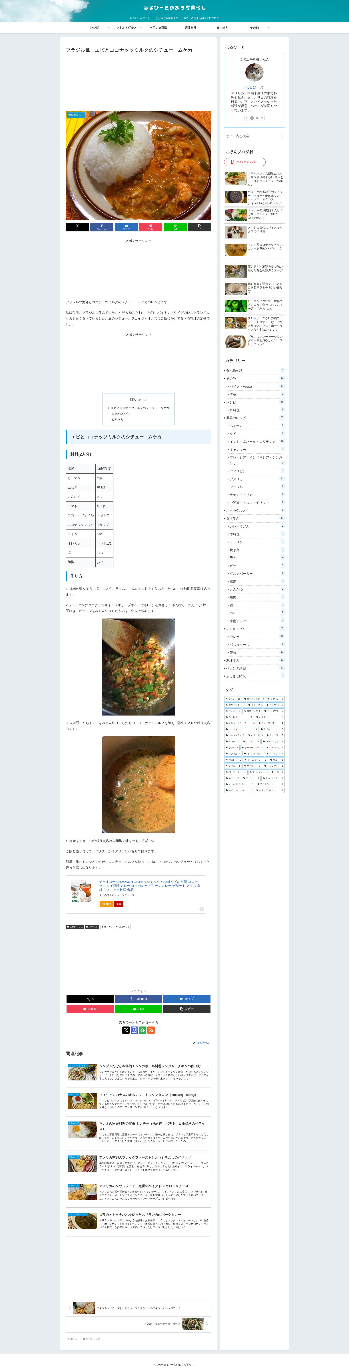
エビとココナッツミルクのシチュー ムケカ (140, 407)
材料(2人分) (122, 413)
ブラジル (93, 927)
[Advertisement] (138, 81)
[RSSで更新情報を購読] (151, 1030)
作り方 (119, 419)
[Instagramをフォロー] (134, 1030)
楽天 (118, 903)
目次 (133, 399)
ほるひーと (254, 87)
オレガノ (108, 927)
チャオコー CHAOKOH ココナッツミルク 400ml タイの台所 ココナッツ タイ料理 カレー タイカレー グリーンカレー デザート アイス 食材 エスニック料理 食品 (149, 886)
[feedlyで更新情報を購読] (142, 1030)
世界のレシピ (76, 927)
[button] (199, 227)
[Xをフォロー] (126, 1030)
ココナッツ (124, 927)
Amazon (106, 903)
